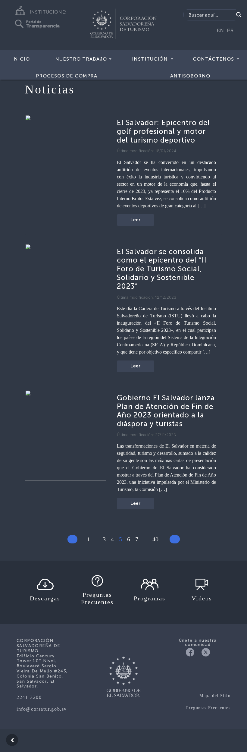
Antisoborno (190, 76)
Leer (135, 220)
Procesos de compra (66, 76)
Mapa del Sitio (214, 696)
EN (220, 30)
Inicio (21, 59)
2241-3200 (29, 697)
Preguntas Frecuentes (208, 708)
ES (230, 30)
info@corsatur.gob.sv (42, 709)
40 (155, 539)
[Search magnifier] (239, 15)
